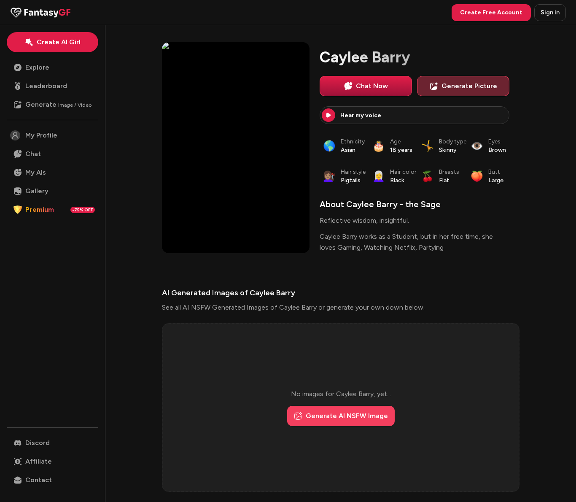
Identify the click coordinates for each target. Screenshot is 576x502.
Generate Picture (469, 86)
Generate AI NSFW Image (347, 416)
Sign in (550, 12)
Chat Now (372, 86)
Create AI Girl (59, 42)
